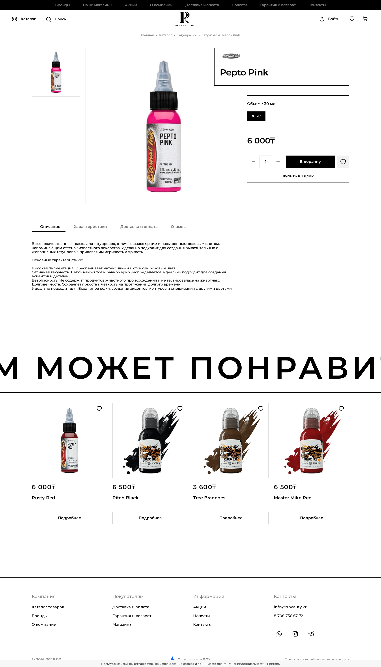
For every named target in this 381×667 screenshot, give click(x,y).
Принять (273, 663)
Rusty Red (43, 497)
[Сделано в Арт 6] (190, 659)
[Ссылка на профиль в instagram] (295, 634)
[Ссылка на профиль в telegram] (311, 634)
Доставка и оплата (202, 5)
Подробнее (69, 518)
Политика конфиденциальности (316, 659)
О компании (161, 5)
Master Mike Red (293, 497)
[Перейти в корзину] (365, 19)
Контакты (317, 5)
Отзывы (178, 226)
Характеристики (90, 226)
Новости (239, 5)
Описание (50, 226)
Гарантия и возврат (278, 5)
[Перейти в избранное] (352, 19)
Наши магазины (97, 5)
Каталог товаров (48, 607)
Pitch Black (125, 497)
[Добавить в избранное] (343, 162)
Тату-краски (187, 35)
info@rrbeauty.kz (290, 607)
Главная (147, 35)
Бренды (62, 5)
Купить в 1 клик (298, 176)
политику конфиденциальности (240, 663)
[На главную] (184, 19)
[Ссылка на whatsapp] (279, 634)
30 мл (256, 116)
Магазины (122, 624)
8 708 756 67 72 (288, 615)
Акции (131, 5)
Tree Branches (209, 497)
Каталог (165, 35)
